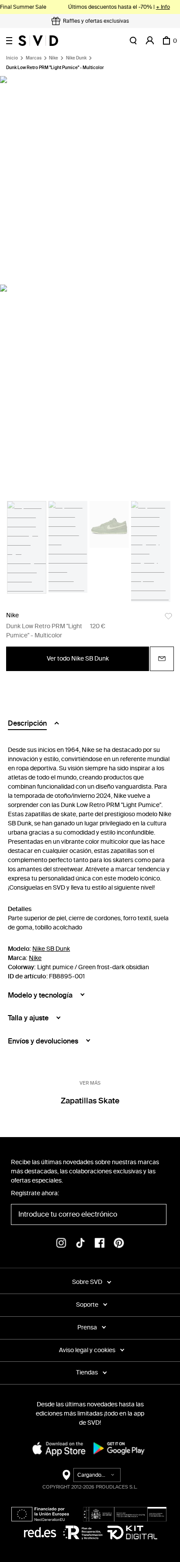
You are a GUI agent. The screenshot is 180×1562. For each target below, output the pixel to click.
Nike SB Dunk (51, 949)
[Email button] (162, 659)
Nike (53, 58)
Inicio (12, 58)
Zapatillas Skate (90, 1100)
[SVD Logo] (38, 40)
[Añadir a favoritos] (168, 616)
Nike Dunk (76, 58)
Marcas (34, 58)
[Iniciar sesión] (149, 40)
